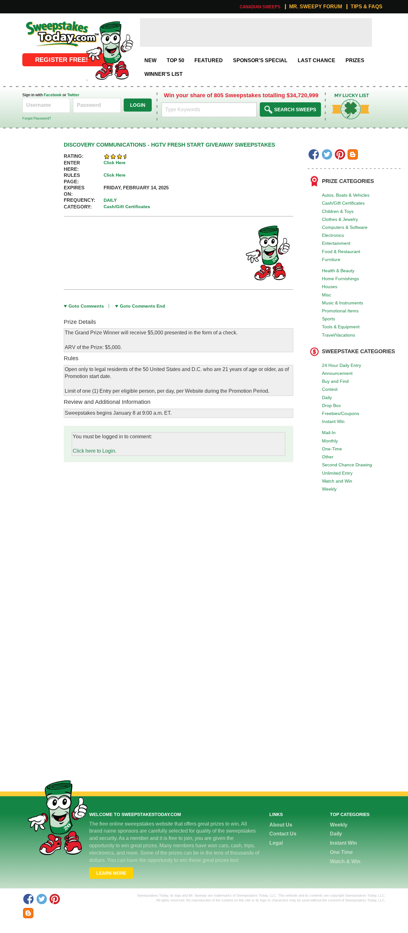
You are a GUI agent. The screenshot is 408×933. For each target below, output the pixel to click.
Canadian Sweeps (260, 7)
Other (327, 456)
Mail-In (329, 432)
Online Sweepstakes (45, 21)
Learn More (111, 873)
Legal (276, 843)
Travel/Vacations (338, 335)
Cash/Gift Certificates (343, 203)
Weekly (329, 489)
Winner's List (163, 74)
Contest (330, 389)
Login (137, 105)
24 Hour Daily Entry (341, 365)
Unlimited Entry (337, 473)
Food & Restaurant (341, 251)
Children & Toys (337, 211)
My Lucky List (346, 95)
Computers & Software (345, 227)
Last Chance (316, 60)
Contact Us (282, 833)
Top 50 (175, 60)
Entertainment (336, 243)
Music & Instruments (342, 302)
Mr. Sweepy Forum (315, 6)
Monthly (330, 440)
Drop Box (331, 405)
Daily (327, 397)
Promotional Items (340, 310)
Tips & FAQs (366, 6)
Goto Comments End (142, 306)
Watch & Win (345, 861)
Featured (208, 60)
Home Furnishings (340, 278)
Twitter (73, 95)
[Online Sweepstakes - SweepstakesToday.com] (110, 50)
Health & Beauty (338, 270)
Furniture (331, 259)
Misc (326, 294)
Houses (329, 286)
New (150, 60)
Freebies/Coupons (340, 413)
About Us (280, 824)
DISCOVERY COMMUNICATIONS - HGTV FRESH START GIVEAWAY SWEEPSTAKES (169, 145)
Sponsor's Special (260, 60)
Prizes (355, 60)
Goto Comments (86, 306)
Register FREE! (61, 59)
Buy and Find (335, 381)
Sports (328, 318)
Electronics (333, 235)
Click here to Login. (94, 451)
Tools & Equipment (341, 326)
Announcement (337, 373)
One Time (341, 852)
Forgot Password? (36, 118)
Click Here (115, 162)
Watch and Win (337, 481)
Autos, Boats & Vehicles (345, 195)
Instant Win (333, 421)
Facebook (53, 95)
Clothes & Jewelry (340, 219)
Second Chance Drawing (347, 464)
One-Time (332, 448)
